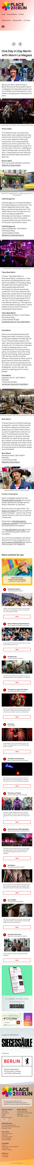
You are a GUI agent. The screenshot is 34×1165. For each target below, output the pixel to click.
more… (4, 1119)
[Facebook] (20, 44)
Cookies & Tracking (7, 1149)
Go (18, 1022)
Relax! (3, 1116)
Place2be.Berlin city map (15, 529)
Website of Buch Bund (11, 462)
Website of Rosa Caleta (11, 165)
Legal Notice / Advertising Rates (10, 1146)
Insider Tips (5, 1135)
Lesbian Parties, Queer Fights (24, 1113)
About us (4, 1145)
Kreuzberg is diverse (7, 1136)
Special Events (17, 20)
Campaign (5, 1143)
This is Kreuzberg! (6, 1138)
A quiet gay (20, 1114)
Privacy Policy (5, 1148)
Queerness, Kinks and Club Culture (11, 1126)
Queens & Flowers (6, 1128)
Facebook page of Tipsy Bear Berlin (16, 321)
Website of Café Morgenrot (13, 235)
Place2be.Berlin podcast (11, 500)
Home (3, 14)
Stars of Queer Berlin (7, 1133)
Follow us (28, 1022)
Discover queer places (11, 1016)
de (3, 26)
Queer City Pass (8, 510)
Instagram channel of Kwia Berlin (15, 384)
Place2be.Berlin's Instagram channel (14, 522)
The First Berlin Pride (22, 1111)
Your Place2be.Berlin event (9, 1125)
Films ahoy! (5, 1111)
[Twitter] (14, 44)
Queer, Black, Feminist (23, 1116)
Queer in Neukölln (6, 1139)
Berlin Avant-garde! (7, 1117)
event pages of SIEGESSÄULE (13, 542)
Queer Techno (5, 1113)
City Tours (26, 20)
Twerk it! (4, 1114)
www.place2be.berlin (19, 1163)
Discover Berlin (12, 14)
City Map (21, 14)
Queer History (6, 20)
